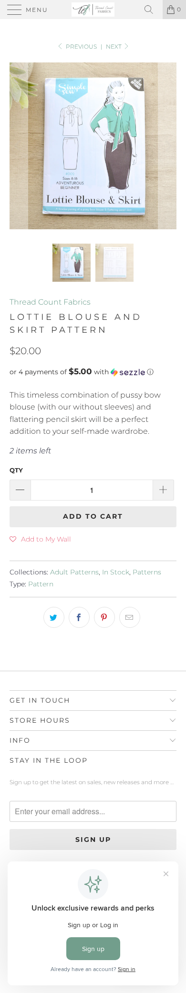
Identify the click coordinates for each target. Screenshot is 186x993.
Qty (16, 470)
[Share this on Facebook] (79, 617)
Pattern (40, 584)
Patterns (147, 572)
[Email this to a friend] (129, 617)
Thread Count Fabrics (50, 302)
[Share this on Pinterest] (104, 617)
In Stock (115, 572)
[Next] (167, 145)
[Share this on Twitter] (53, 617)
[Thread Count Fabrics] (93, 9)
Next (114, 46)
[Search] (152, 9)
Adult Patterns (74, 572)
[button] (93, 372)
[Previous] (18, 145)
